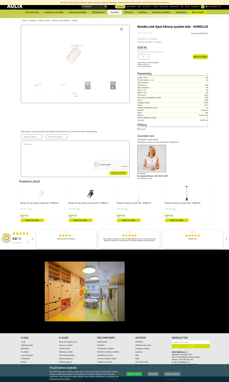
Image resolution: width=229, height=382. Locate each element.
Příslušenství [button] (98, 12)
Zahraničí (139, 342)
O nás (23, 342)
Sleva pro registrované (68, 342)
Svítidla (75, 20)
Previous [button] (32, 239)
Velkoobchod (102, 342)
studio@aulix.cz (183, 362)
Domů (25, 20)
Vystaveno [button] (181, 12)
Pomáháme (25, 359)
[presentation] (74, 93)
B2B (139, 7)
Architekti (101, 345)
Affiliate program (65, 362)
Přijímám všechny (134, 374)
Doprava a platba (66, 345)
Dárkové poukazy (66, 359)
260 (17, 242)
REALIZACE (164, 7)
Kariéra (23, 362)
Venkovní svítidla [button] (77, 12)
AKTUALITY (146, 7)
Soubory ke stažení (104, 362)
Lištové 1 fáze (44, 20)
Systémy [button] (114, 12)
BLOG (187, 7)
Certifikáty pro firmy (105, 355)
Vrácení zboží (64, 348)
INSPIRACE (174, 7)
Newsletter (25, 348)
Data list (142, 129)
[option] (66, 238)
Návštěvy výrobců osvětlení (108, 352)
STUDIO (120, 7)
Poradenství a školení (105, 348)
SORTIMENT (131, 7)
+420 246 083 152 (185, 359)
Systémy (32, 20)
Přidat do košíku (200, 57)
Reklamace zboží (65, 352)
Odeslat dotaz (118, 173)
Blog (137, 359)
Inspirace (139, 352)
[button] (73, 96)
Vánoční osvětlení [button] (161, 12)
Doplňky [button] (142, 12)
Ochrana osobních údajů (106, 359)
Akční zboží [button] (198, 12)
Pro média (25, 352)
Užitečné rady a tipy (143, 345)
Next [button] (226, 239)
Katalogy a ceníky (142, 348)
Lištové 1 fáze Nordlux (60, 20)
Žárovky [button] (129, 12)
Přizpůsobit (153, 374)
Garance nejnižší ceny (199, 33)
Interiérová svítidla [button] (53, 12)
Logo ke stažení (27, 355)
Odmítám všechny (172, 374)
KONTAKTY (195, 7)
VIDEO (155, 7)
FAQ (181, 7)
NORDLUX (146, 64)
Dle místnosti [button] (32, 12)
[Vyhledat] (105, 7)
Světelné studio (27, 345)
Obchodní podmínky (67, 355)
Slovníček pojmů (141, 362)
